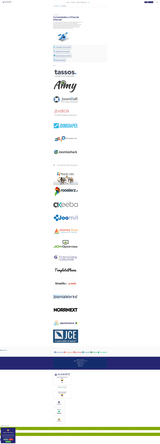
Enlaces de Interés (81, 363)
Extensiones (73, 2)
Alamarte (67, 2)
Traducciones (84, 2)
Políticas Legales (81, 359)
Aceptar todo (8, 441)
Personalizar (6, 439)
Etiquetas (81, 364)
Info (88, 2)
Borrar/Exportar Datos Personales (81, 360)
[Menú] (157, 2)
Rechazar (11, 439)
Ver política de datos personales (8, 437)
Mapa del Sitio (81, 362)
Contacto (81, 366)
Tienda (79, 2)
